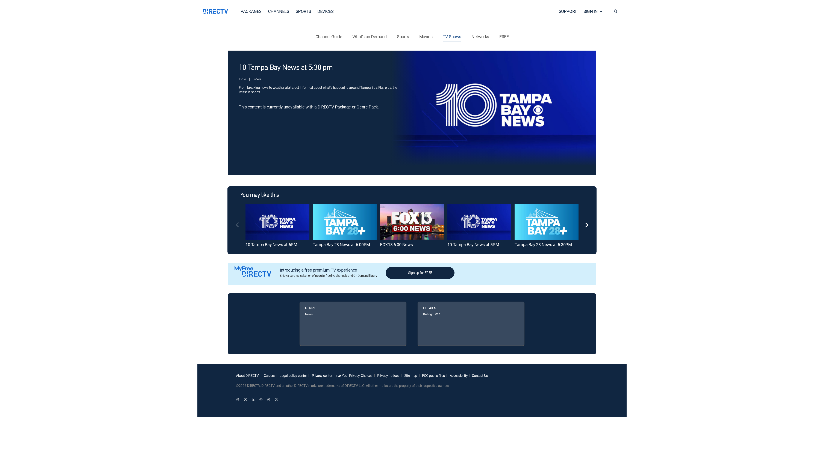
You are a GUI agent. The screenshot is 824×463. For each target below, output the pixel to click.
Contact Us (480, 375)
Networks (480, 36)
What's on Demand (369, 36)
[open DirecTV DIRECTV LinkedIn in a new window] (237, 399)
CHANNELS (278, 11)
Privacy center (321, 375)
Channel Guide (328, 36)
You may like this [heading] (259, 195)
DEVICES (325, 11)
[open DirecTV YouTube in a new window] (268, 399)
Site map (410, 375)
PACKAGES (251, 11)
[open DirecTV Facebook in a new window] (245, 399)
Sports (403, 36)
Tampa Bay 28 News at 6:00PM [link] (341, 244)
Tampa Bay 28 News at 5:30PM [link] (543, 244)
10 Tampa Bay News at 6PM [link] (271, 244)
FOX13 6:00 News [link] (396, 244)
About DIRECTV (247, 375)
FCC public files (433, 375)
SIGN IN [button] (590, 11)
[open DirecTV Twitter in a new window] (253, 399)
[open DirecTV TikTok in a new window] (276, 399)
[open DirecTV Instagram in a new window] (261, 399)
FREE (504, 36)
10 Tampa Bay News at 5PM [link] (473, 244)
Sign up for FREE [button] (420, 272)
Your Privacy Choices (357, 375)
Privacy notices (387, 375)
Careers (269, 375)
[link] (277, 222)
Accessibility (458, 375)
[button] (615, 11)
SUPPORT (568, 11)
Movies (426, 36)
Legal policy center (293, 375)
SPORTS (303, 11)
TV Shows (452, 36)
